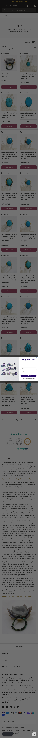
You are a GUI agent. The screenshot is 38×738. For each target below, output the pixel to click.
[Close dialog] (36, 358)
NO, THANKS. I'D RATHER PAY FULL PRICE (28, 378)
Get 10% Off (28, 375)
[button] (7, 734)
